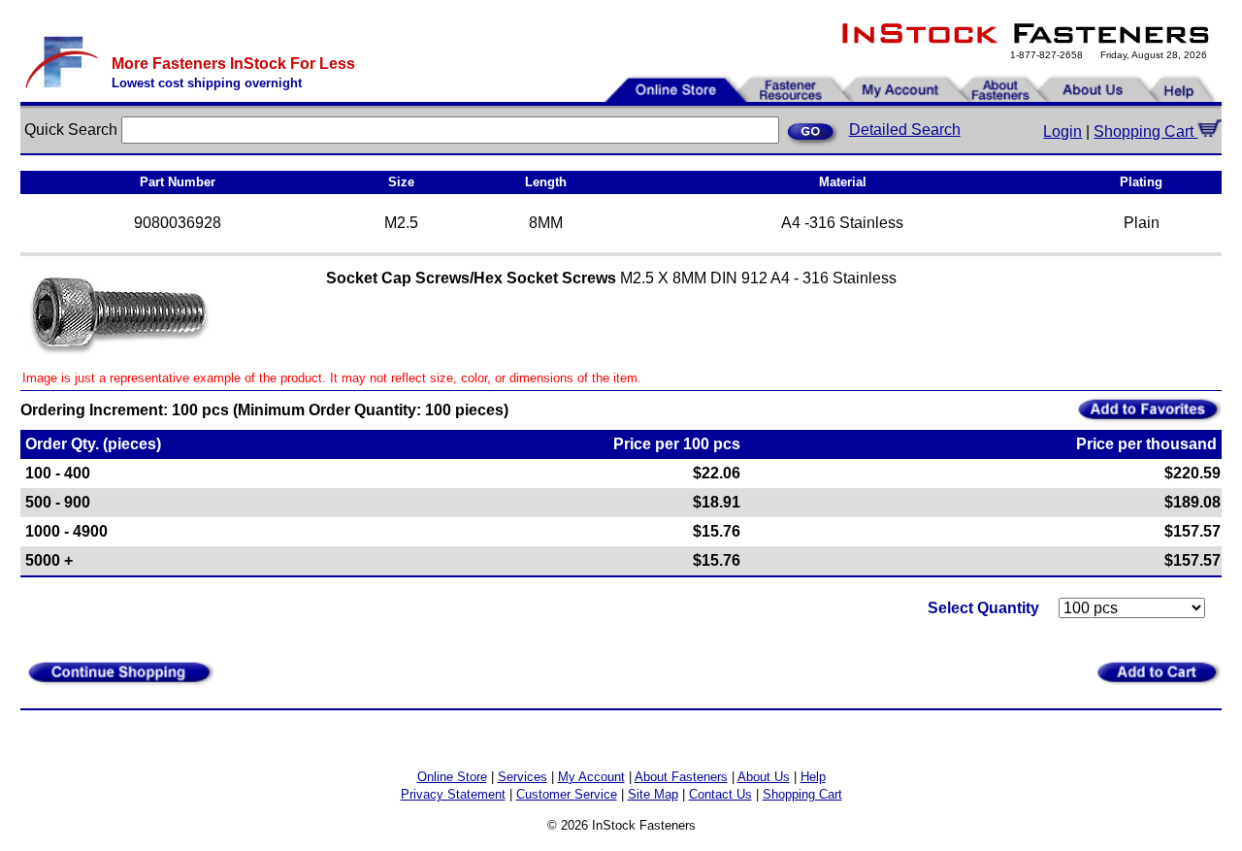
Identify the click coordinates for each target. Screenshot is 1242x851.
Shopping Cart (1145, 131)
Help (813, 776)
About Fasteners (681, 776)
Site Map (653, 794)
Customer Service (566, 794)
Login (1062, 131)
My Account (591, 776)
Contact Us (720, 794)
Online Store (452, 776)
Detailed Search (905, 129)
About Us (763, 776)
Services (522, 776)
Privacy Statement (453, 794)
